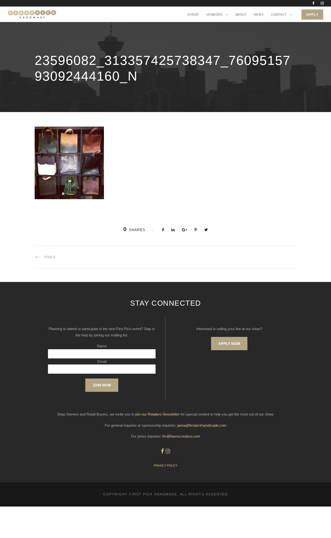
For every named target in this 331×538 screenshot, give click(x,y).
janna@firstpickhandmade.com (201, 425)
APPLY (312, 14)
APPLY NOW (229, 343)
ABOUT (241, 14)
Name (102, 346)
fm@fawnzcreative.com (181, 436)
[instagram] (322, 3)
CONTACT (279, 14)
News (259, 14)
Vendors (214, 14)
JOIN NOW (102, 385)
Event (193, 14)
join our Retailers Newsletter (157, 414)
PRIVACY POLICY (166, 465)
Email (101, 361)
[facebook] (313, 3)
